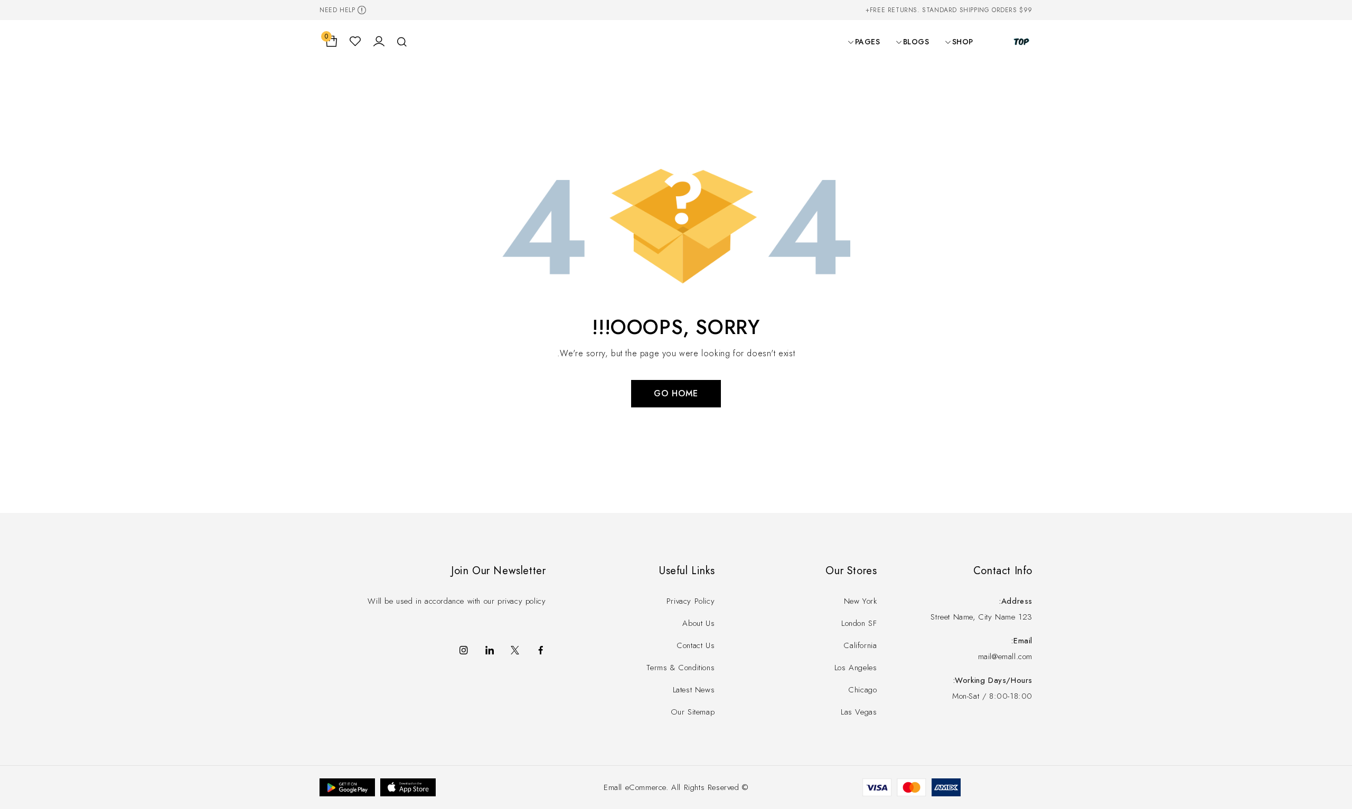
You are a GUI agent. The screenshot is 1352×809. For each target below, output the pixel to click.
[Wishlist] (355, 41)
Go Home (676, 393)
